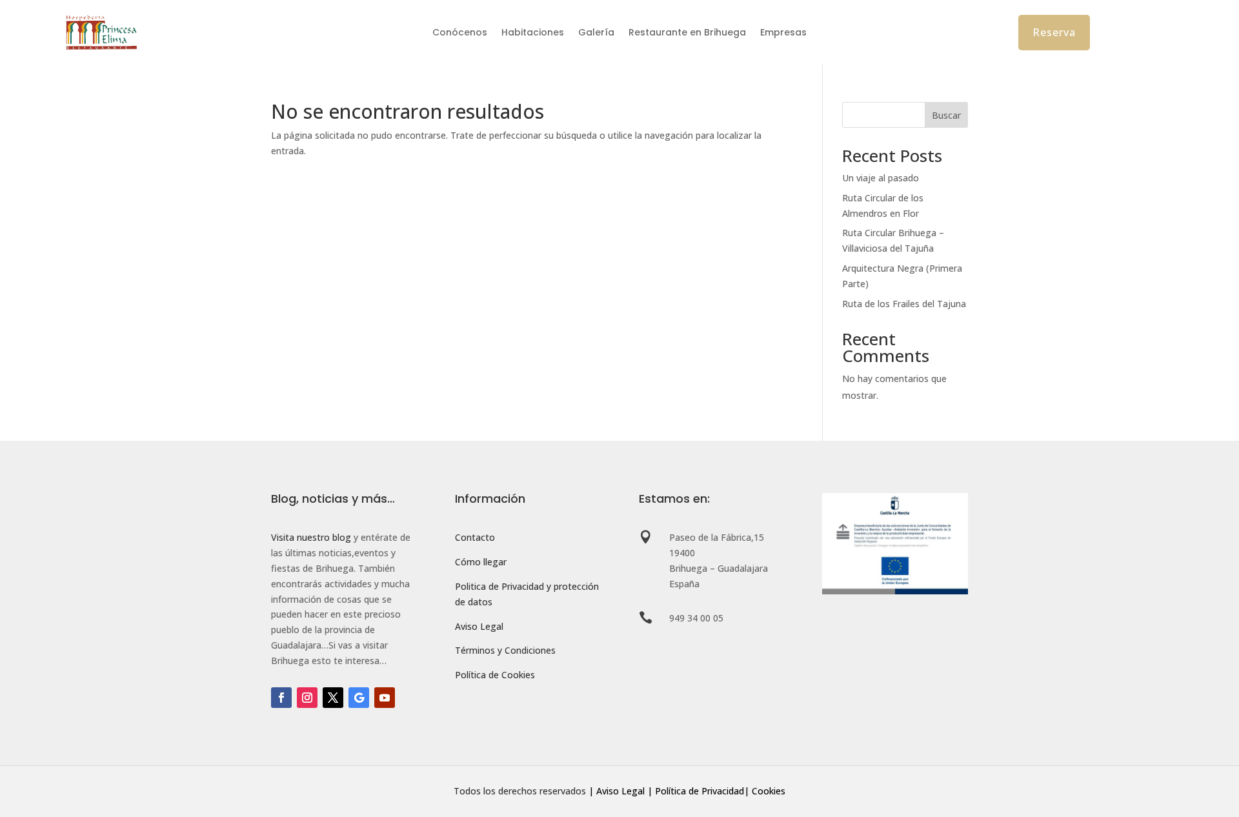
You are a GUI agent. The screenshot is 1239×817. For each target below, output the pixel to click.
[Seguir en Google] (358, 697)
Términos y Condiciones (505, 650)
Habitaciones (532, 33)
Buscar (946, 115)
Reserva (1054, 32)
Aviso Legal (479, 626)
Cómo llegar (481, 562)
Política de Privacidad (699, 791)
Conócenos (459, 33)
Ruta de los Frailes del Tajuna (904, 304)
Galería (596, 33)
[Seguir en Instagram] (307, 697)
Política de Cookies (495, 675)
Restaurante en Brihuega (687, 33)
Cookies (768, 791)
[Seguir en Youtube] (384, 697)
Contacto (475, 537)
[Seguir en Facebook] (281, 697)
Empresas (783, 33)
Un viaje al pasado (880, 178)
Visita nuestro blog (311, 537)
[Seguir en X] (333, 697)
